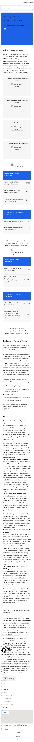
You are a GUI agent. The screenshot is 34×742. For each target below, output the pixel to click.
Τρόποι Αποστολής (6, 701)
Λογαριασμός (4, 677)
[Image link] (10, 638)
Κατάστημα (4, 680)
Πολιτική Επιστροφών (7, 704)
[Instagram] (8, 650)
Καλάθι (3, 683)
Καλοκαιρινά (4, 663)
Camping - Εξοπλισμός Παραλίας (10, 657)
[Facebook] (3, 650)
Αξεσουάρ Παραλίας (6, 660)
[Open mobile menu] (2, 2)
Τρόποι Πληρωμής (6, 698)
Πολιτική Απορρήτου (6, 695)
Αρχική (3, 674)
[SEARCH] (33, 7)
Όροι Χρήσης (4, 692)
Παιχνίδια (3, 666)
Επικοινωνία (4, 686)
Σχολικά (3, 669)
